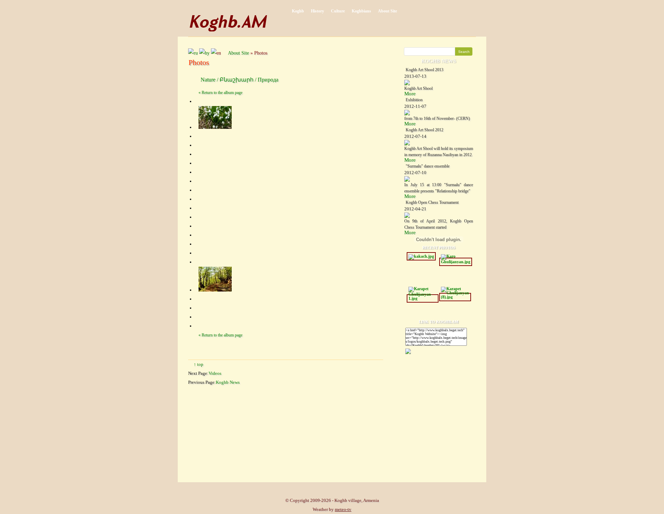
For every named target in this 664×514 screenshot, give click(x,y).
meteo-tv (343, 509)
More (410, 93)
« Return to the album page (220, 92)
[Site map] (226, 53)
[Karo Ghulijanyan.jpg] (455, 262)
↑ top (198, 364)
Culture (338, 11)
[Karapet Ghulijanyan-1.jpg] (423, 298)
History (317, 11)
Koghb (298, 11)
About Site (387, 11)
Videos (215, 373)
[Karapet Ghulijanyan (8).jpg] (455, 297)
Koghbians (361, 11)
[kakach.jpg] (421, 256)
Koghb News (228, 382)
